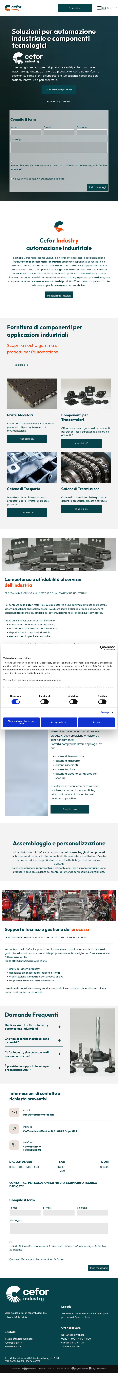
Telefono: (82, 127)
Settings (105, 712)
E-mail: (47, 127)
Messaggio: (17, 139)
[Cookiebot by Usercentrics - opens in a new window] (102, 648)
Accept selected (59, 722)
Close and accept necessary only (21, 722)
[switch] (44, 702)
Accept (96, 722)
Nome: (14, 127)
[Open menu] (99, 8)
